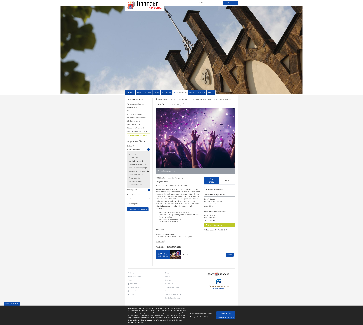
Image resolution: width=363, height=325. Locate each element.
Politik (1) (130, 146)
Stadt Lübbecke (170, 291)
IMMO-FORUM (132, 107)
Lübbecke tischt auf (134, 111)
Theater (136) (133, 158)
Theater (156, 92)
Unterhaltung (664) (134, 149)
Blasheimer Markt (189, 255)
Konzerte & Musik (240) (137, 171)
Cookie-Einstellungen (172, 298)
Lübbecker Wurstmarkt (135, 128)
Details (229, 255)
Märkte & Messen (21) (136, 161)
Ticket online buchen (214, 225)
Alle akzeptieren (226, 313)
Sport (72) (132, 154)
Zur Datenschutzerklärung (136, 322)
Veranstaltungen (181, 92)
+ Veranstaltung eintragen (137, 135)
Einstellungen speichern (226, 317)
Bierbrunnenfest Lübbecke (136, 118)
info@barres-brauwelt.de (172, 219)
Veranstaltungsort (133, 195)
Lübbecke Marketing (172, 287)
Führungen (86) (134, 178)
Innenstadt (167, 92)
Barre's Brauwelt (210, 199)
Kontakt (167, 273)
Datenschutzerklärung (173, 294)
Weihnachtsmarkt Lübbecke (137, 131)
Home (132, 92)
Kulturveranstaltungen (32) (138, 168)
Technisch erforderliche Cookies (201, 314)
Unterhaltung (195, 99)
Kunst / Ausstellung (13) (137, 164)
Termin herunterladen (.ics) (217, 189)
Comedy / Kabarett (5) (136, 185)
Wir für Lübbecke (145, 92)
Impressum (169, 284)
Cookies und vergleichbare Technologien (151, 308)
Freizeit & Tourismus (198, 92)
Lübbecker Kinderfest (135, 114)
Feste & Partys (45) (135, 181)
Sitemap (168, 280)
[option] (181, 50)
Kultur (212, 92)
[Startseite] (144, 5)
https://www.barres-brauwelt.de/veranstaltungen (174, 236)
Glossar (167, 276)
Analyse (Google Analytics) (199, 317)
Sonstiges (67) (132, 190)
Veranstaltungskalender (179, 99)
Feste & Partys (206, 99)
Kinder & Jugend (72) (136, 175)
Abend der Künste (133, 124)
